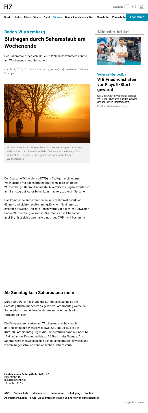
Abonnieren (137, 17)
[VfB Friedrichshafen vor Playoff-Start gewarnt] (119, 52)
